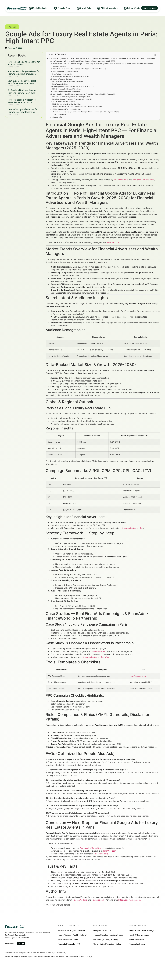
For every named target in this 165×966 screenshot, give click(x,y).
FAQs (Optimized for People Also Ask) (67, 109)
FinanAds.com (113, 242)
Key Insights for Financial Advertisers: (68, 89)
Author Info (57, 117)
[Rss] (23, 943)
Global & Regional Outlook (62, 79)
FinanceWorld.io (121, 179)
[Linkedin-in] (19, 943)
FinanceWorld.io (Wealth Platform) (72, 935)
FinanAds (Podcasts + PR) (69, 944)
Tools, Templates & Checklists (64, 101)
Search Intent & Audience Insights (65, 71)
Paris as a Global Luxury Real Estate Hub (69, 82)
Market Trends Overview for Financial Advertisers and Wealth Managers (79, 69)
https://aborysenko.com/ (129, 900)
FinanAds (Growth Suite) (68, 939)
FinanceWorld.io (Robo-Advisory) (72, 930)
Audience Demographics (64, 74)
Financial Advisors (137, 944)
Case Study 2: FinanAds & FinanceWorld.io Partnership (74, 99)
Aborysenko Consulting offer (96, 657)
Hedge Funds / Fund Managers (142, 930)
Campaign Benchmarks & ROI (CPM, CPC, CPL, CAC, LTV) (73, 86)
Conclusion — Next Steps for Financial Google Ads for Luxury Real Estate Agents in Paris (86, 112)
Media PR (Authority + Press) (105, 939)
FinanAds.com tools (138, 676)
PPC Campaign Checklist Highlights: (69, 104)
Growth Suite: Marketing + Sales (107, 944)
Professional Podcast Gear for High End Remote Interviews (22, 91)
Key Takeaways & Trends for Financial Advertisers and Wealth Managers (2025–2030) (83, 61)
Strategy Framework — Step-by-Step (66, 91)
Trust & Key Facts (59, 114)
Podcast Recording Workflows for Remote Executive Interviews (23, 72)
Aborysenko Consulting (143, 179)
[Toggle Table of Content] (154, 55)
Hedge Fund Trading (102, 930)
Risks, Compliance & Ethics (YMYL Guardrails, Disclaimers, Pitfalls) (77, 106)
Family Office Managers (139, 935)
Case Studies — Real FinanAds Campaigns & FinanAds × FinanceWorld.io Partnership (84, 94)
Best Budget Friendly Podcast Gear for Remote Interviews (22, 82)
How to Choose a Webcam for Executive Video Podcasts (22, 101)
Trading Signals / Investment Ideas (108, 935)
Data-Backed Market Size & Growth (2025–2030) (71, 76)
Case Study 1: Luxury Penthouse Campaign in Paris (73, 97)
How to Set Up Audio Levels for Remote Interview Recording (22, 110)
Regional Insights (61, 84)
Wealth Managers (136, 939)
